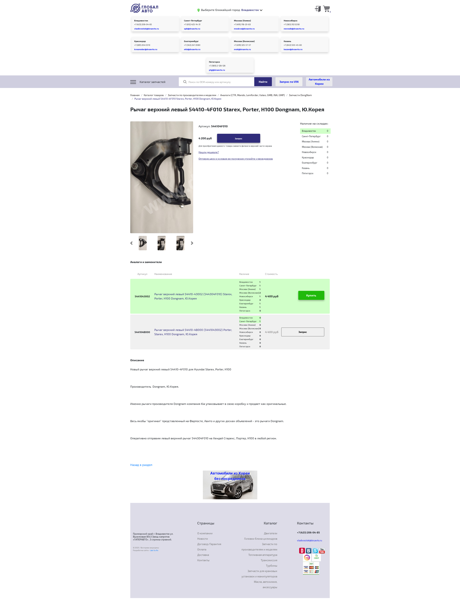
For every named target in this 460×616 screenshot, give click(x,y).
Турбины (271, 565)
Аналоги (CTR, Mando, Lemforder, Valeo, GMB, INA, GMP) (252, 95)
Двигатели (270, 533)
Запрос (238, 138)
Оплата (201, 549)
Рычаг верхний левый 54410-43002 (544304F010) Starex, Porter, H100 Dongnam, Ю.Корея (193, 296)
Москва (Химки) (242, 20)
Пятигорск (214, 62)
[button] (131, 243)
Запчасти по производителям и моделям (192, 95)
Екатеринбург (191, 41)
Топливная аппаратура (262, 554)
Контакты (203, 560)
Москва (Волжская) (244, 41)
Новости (202, 538)
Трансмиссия (269, 560)
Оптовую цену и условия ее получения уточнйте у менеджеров (236, 158)
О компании (205, 533)
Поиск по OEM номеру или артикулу (209, 81)
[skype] (315, 550)
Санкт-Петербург (193, 20)
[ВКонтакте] (309, 550)
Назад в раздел (141, 465)
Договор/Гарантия (209, 544)
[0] (326, 8)
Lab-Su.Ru (154, 550)
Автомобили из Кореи (319, 81)
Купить (311, 295)
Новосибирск (290, 20)
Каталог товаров (154, 95)
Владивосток (141, 20)
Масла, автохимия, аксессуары (265, 584)
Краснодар (140, 41)
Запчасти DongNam (300, 95)
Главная (135, 95)
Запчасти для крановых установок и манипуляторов (259, 573)
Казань (287, 41)
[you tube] (322, 550)
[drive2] (302, 550)
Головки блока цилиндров (260, 538)
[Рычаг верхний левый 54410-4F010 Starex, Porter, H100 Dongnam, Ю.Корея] (161, 177)
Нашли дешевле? (209, 152)
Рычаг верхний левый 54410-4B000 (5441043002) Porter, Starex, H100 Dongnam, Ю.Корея (193, 332)
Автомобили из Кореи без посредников (230, 476)
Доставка (203, 554)
